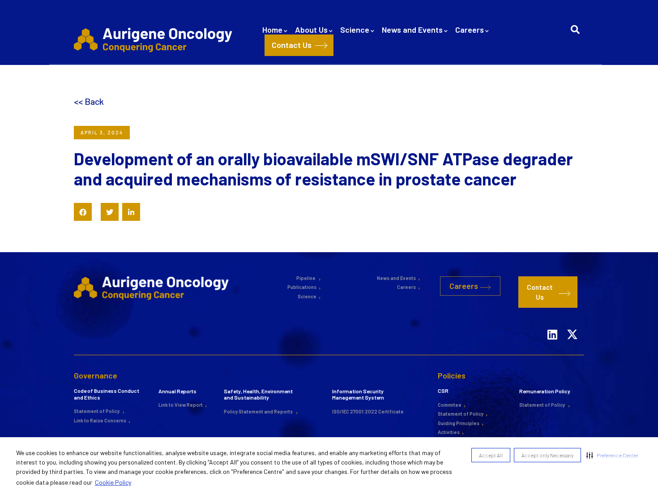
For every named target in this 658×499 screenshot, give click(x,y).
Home (272, 29)
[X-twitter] (572, 323)
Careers (469, 29)
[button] (612, 455)
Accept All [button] (491, 455)
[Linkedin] (552, 323)
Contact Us (292, 45)
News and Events (412, 29)
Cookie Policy (113, 482)
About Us (311, 29)
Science (354, 29)
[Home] (154, 39)
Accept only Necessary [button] (547, 455)
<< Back (89, 101)
